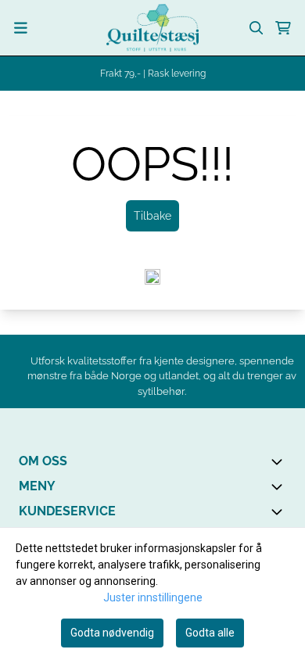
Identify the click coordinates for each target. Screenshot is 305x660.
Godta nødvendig (112, 632)
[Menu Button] (21, 27)
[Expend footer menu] (280, 486)
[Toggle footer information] (280, 461)
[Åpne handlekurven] (283, 28)
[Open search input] (256, 28)
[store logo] (152, 28)
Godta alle (210, 632)
